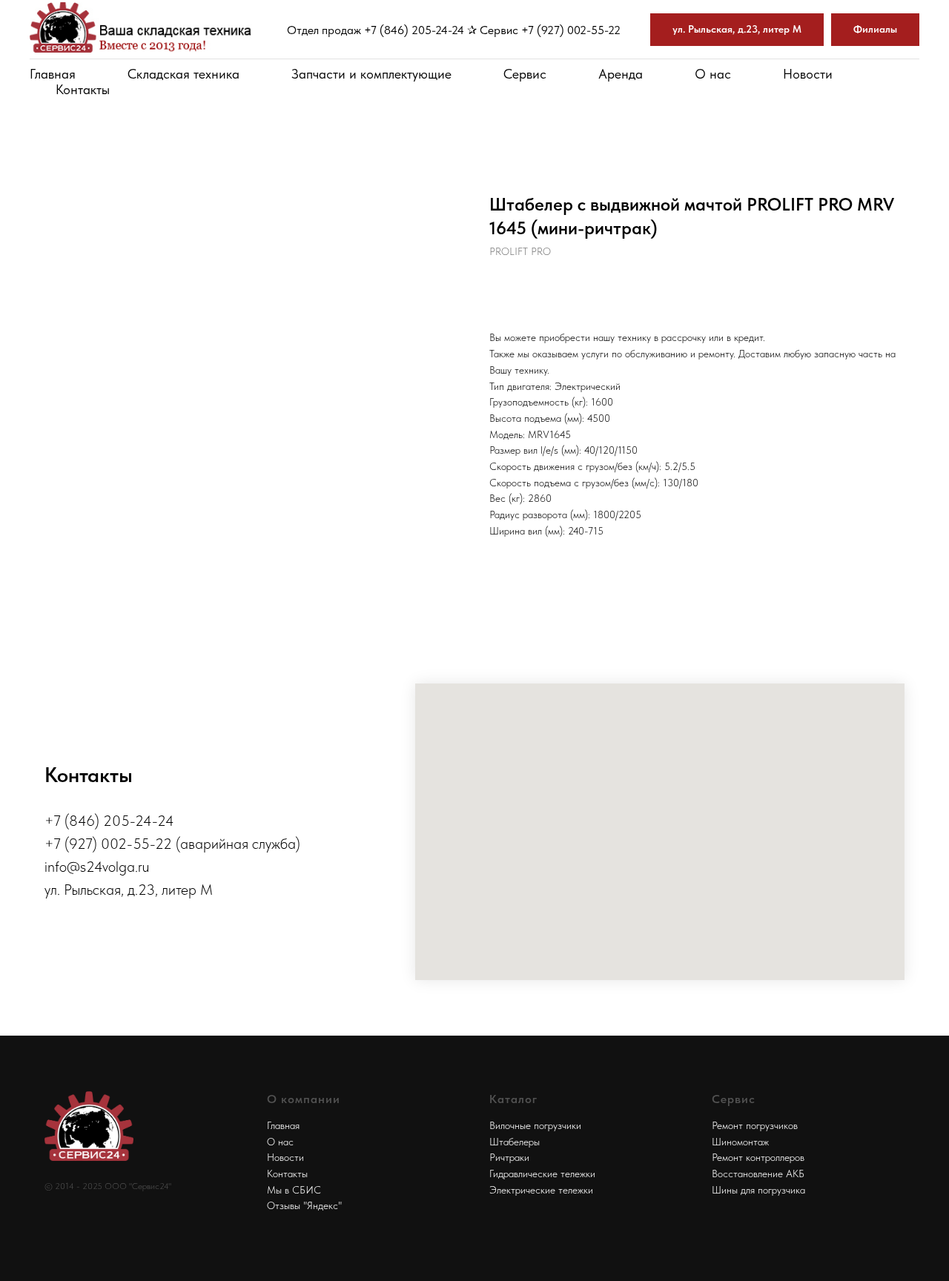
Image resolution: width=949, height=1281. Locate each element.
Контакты (83, 89)
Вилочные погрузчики (535, 1125)
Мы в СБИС (294, 1190)
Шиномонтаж (740, 1142)
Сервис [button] (524, 74)
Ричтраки (509, 1157)
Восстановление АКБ (758, 1173)
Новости (808, 74)
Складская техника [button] (183, 74)
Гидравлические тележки (542, 1173)
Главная (53, 74)
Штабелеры (514, 1142)
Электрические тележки (541, 1190)
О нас (713, 74)
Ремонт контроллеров (758, 1157)
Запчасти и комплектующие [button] (371, 74)
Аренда (620, 74)
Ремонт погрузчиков (755, 1125)
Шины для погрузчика (758, 1190)
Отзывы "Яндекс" (304, 1205)
